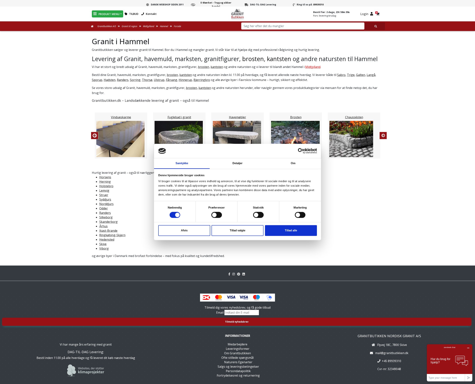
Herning (105, 182)
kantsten (279, 59)
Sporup (97, 80)
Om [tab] (293, 163)
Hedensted (106, 239)
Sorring (135, 80)
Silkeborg (106, 217)
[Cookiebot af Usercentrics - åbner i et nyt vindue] (300, 151)
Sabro (341, 75)
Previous (94, 135)
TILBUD (133, 14)
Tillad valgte (237, 230)
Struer (103, 195)
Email (220, 312)
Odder (103, 208)
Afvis (184, 230)
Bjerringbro (202, 80)
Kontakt (151, 14)
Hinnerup (185, 80)
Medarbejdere (237, 344)
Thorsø (147, 80)
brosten (253, 59)
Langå (371, 75)
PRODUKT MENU (109, 14)
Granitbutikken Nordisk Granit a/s (389, 336)
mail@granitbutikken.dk (391, 353)
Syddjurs (105, 199)
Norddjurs (106, 204)
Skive (103, 244)
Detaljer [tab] (237, 163)
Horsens (105, 177)
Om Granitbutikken (237, 353)
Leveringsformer (237, 349)
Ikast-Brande (108, 231)
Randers (122, 80)
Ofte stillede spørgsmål (237, 358)
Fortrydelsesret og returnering (238, 375)
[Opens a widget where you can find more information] (449, 363)
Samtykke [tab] (182, 163)
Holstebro (106, 186)
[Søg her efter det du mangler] (375, 26)
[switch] (216, 215)
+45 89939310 (391, 361)
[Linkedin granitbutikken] (244, 274)
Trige (351, 75)
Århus (103, 226)
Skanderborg (108, 222)
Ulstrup (159, 80)
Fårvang (171, 80)
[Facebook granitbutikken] (230, 274)
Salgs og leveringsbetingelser (238, 367)
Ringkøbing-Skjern (112, 235)
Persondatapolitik (238, 371)
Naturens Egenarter (238, 362)
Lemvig (104, 190)
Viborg (104, 248)
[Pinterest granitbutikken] (239, 274)
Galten (360, 75)
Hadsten (109, 80)
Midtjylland (312, 67)
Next (383, 135)
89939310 (318, 4)
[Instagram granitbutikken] (234, 274)
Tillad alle (291, 230)
